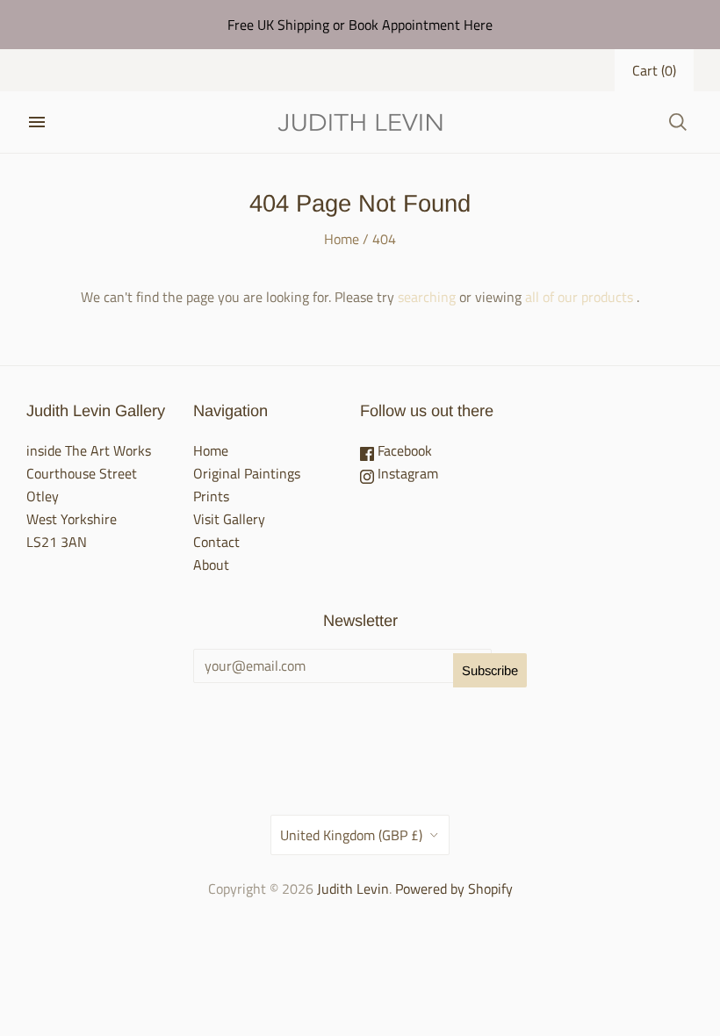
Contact (216, 541)
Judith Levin (353, 888)
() (654, 70)
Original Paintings (246, 473)
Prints (211, 496)
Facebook (403, 450)
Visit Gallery (229, 518)
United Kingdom (351, 834)
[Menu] (36, 122)
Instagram (406, 473)
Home (341, 238)
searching (427, 296)
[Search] (678, 122)
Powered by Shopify (454, 888)
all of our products (579, 296)
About (211, 564)
